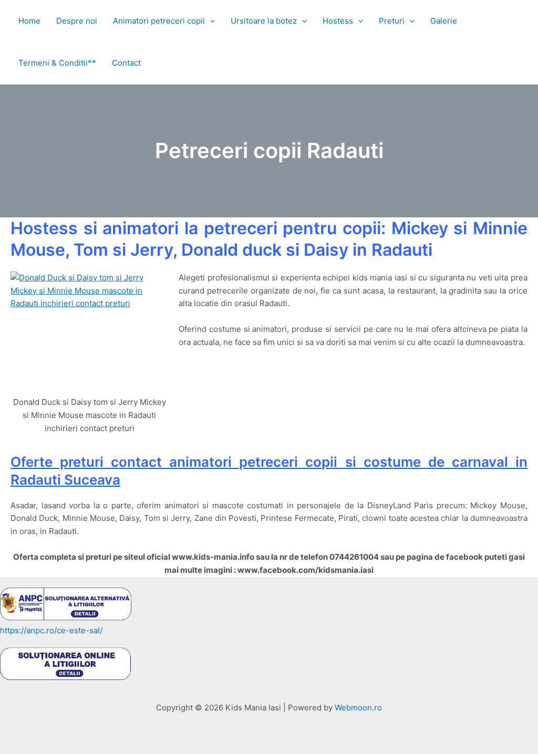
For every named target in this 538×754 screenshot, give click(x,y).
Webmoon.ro (358, 708)
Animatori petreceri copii (159, 21)
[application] (210, 21)
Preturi (392, 21)
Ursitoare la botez (264, 21)
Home (29, 21)
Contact (126, 63)
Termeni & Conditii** (57, 63)
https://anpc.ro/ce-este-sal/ (51, 630)
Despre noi (76, 21)
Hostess (338, 21)
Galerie (443, 21)
